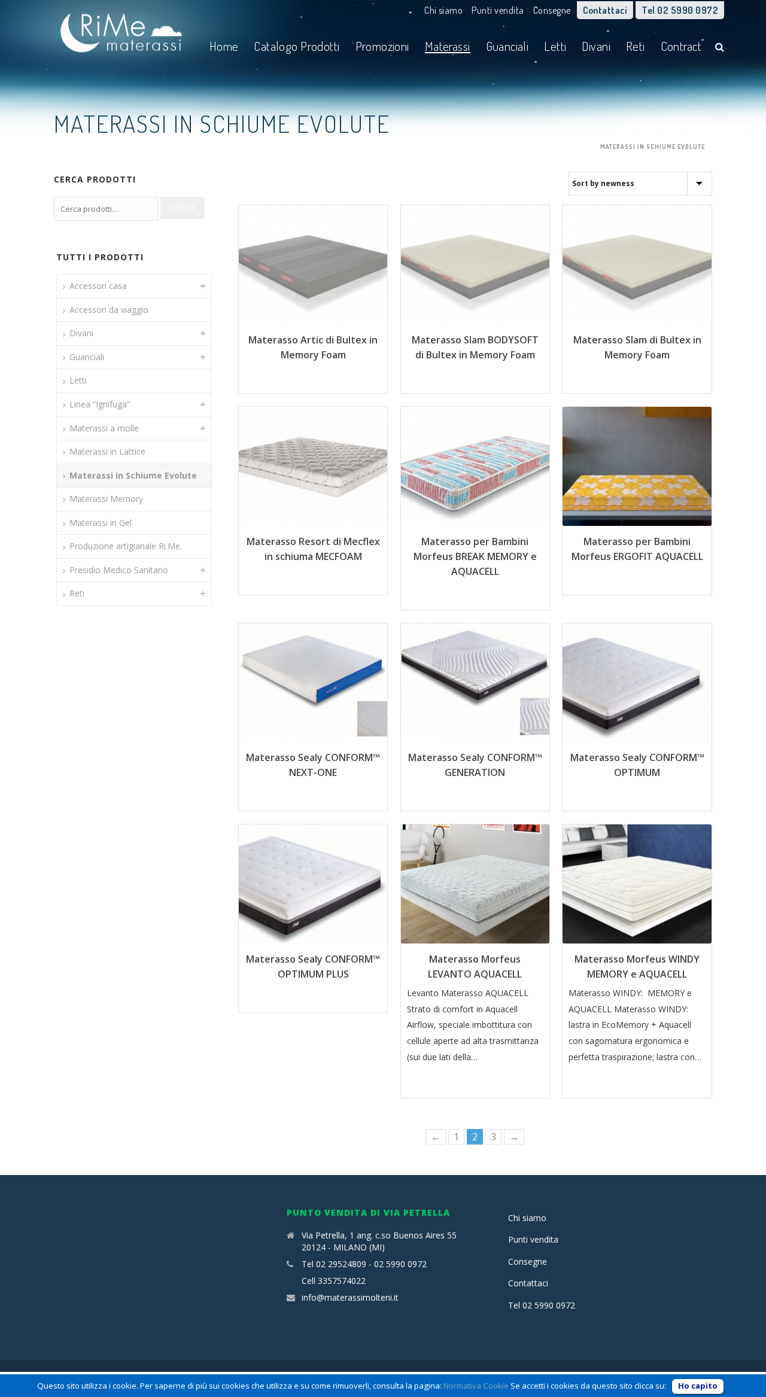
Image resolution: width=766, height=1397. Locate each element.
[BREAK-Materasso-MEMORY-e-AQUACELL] (475, 466)
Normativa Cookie (476, 1385)
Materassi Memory (106, 498)
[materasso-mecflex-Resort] (313, 466)
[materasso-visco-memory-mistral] (475, 883)
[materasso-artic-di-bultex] (313, 264)
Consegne (552, 10)
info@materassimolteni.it (350, 1297)
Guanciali (507, 45)
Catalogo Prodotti (296, 45)
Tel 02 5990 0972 (680, 10)
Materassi (447, 45)
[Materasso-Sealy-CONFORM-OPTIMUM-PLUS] (313, 883)
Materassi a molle (104, 428)
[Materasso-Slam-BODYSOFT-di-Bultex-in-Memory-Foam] (475, 264)
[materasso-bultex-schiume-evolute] (637, 264)
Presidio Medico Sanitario (118, 570)
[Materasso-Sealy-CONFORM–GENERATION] (475, 682)
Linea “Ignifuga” (99, 404)
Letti (555, 45)
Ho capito (698, 1385)
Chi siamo (443, 10)
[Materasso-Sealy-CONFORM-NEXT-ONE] (313, 682)
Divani (596, 45)
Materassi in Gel (100, 522)
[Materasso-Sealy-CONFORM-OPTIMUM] (637, 682)
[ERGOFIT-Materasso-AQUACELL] (637, 466)
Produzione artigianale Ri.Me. (125, 546)
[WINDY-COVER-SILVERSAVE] (637, 883)
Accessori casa (98, 285)
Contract (681, 45)
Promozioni (382, 45)
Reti (635, 45)
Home (224, 45)
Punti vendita (498, 10)
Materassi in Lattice (107, 451)
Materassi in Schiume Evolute (133, 475)
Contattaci (605, 10)
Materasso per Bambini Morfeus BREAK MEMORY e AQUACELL (475, 556)
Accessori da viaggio (108, 309)
